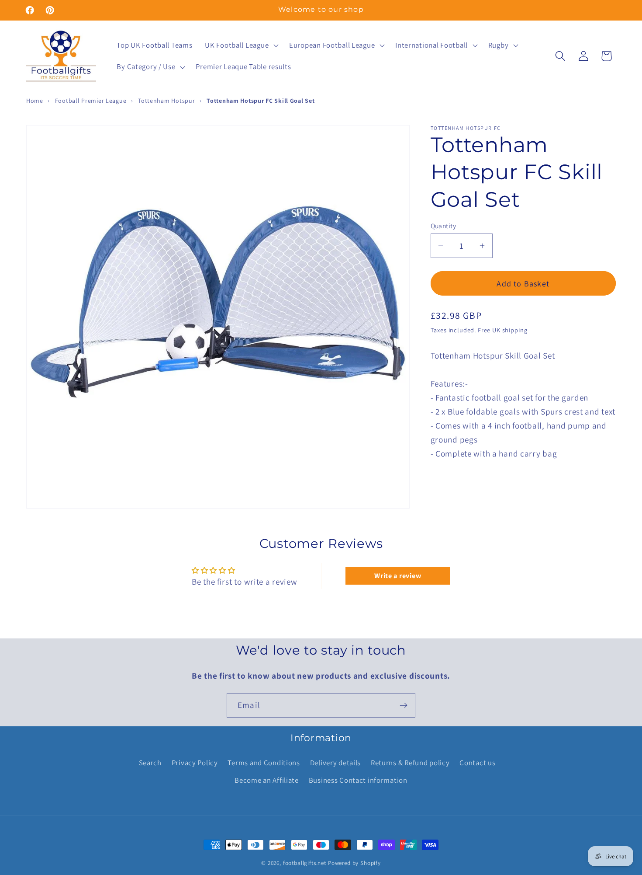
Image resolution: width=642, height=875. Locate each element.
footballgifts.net (304, 863)
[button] (241, 45)
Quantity (443, 225)
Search (150, 762)
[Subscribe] (403, 705)
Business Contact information (358, 780)
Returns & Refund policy (410, 762)
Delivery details (335, 762)
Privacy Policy (195, 762)
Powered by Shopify (354, 863)
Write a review (397, 576)
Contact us (477, 762)
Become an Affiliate (267, 780)
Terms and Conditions (264, 762)
